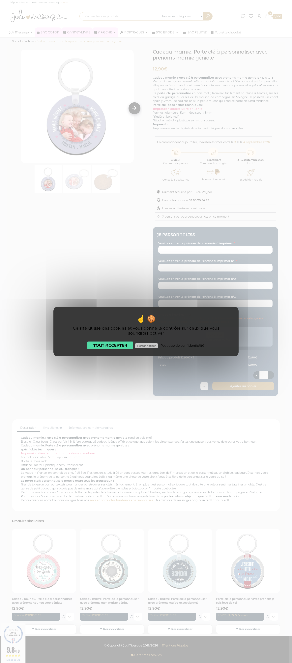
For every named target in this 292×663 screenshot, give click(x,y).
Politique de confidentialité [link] (182, 345)
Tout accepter (110, 345)
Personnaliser (146, 345)
